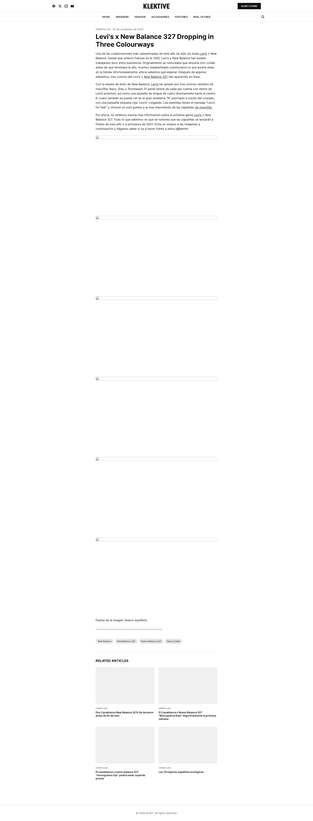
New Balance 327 (156, 77)
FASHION (140, 16)
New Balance (104, 641)
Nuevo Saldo (173, 641)
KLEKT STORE (249, 6)
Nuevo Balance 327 (151, 641)
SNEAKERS (122, 16)
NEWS (106, 16)
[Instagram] (66, 6)
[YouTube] (72, 6)
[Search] (262, 16)
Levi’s (203, 53)
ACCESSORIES (160, 16)
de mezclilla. (203, 107)
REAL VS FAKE (201, 16)
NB (178, 128)
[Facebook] (53, 6)
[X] (60, 6)
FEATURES (181, 16)
